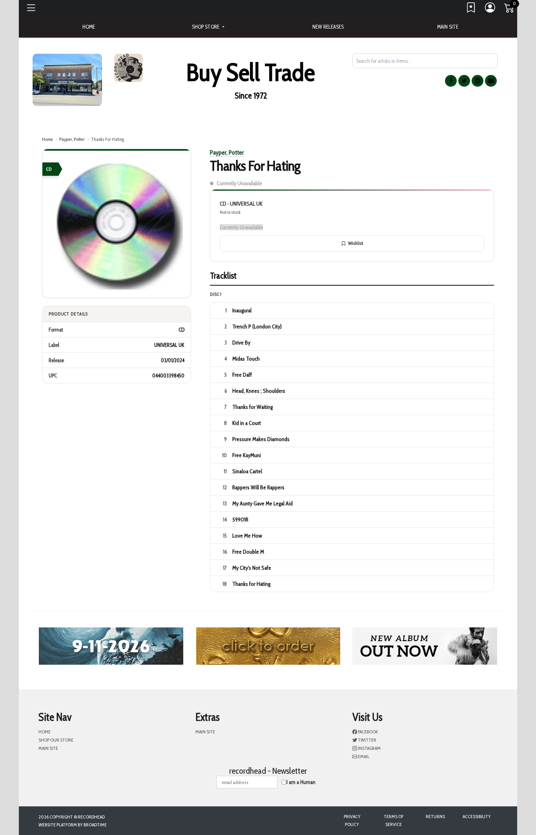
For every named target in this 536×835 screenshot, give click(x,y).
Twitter (366, 740)
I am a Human (300, 782)
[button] (208, 27)
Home (47, 139)
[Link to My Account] (490, 9)
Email (363, 756)
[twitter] (464, 81)
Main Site (447, 27)
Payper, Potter (72, 139)
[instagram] (477, 81)
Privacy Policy (352, 820)
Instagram (369, 748)
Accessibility (477, 816)
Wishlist (355, 243)
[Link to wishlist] (471, 9)
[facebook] (451, 81)
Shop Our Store (55, 740)
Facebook (367, 732)
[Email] (491, 81)
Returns (435, 816)
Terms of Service (393, 820)
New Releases (328, 27)
